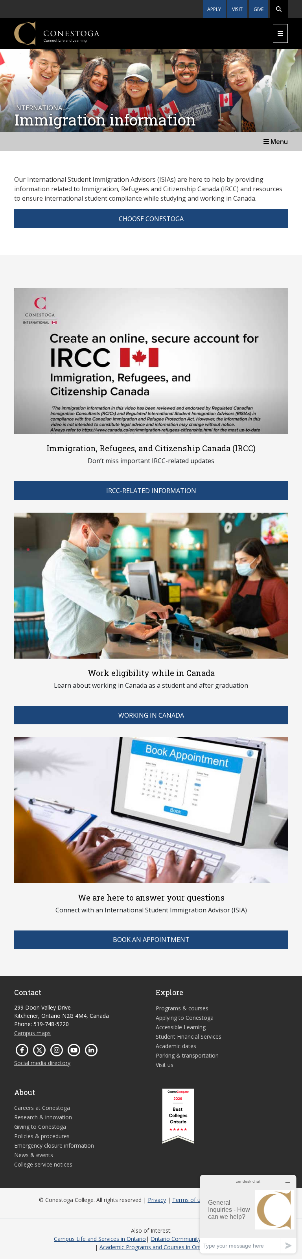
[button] (279, 9)
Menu (278, 141)
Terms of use (189, 1200)
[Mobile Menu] (280, 33)
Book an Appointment (151, 939)
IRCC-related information (151, 490)
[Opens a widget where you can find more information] (248, 1214)
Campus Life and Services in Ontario (100, 1238)
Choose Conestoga (151, 218)
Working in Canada (151, 715)
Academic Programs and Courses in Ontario (155, 1247)
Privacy (157, 1200)
